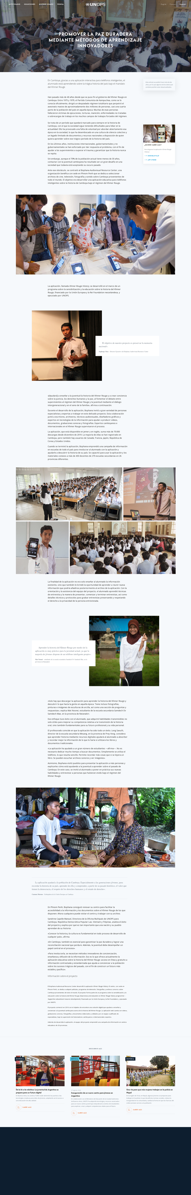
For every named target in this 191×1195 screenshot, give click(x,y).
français (173, 4)
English (163, 4)
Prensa (60, 4)
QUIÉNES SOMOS (46, 4)
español (183, 4)
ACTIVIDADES (14, 4)
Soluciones (29, 4)
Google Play (153, 156)
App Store (152, 160)
